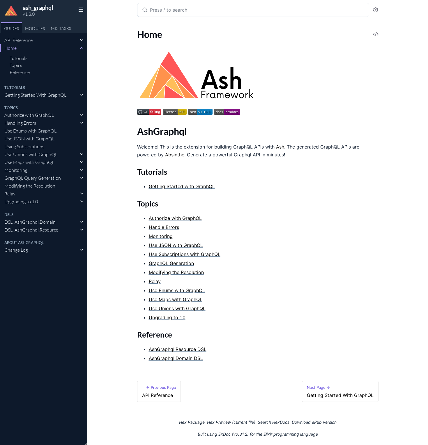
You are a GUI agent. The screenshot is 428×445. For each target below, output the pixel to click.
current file (244, 422)
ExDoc (224, 434)
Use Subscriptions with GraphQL (184, 254)
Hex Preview (219, 422)
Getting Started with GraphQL (182, 186)
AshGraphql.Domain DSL (176, 358)
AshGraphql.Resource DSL (177, 349)
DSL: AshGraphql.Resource (31, 230)
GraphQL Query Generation (32, 178)
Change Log (16, 250)
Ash (280, 147)
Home (10, 48)
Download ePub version (314, 422)
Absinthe (174, 155)
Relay (9, 194)
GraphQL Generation (171, 263)
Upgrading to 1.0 (21, 201)
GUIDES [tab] (11, 28)
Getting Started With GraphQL (35, 95)
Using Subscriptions (24, 146)
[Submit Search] (144, 10)
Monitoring (15, 170)
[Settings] (376, 10)
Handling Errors (20, 123)
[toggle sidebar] (79, 9)
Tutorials (18, 58)
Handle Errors (164, 227)
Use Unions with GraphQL (30, 154)
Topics (16, 65)
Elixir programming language (290, 434)
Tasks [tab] (61, 28)
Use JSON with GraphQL (29, 139)
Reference (20, 72)
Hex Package (192, 422)
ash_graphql (38, 7)
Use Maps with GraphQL (29, 162)
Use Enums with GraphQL (30, 131)
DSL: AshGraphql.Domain (30, 222)
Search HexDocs (273, 422)
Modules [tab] (35, 28)
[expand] (81, 40)
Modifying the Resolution (29, 186)
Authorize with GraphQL (29, 115)
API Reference (18, 40)
